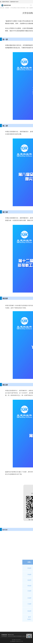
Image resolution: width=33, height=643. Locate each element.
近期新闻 (7, 7)
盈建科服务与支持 (14, 1)
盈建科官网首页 (5, 1)
